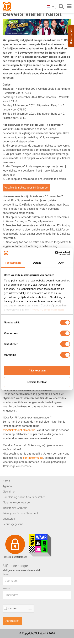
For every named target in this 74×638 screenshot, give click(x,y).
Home (6, 480)
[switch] (65, 335)
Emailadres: (7, 588)
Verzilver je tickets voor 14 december (26, 187)
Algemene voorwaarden (17, 502)
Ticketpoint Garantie (15, 507)
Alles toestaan (37, 370)
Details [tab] (37, 262)
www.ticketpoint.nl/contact (19, 430)
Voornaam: (6, 574)
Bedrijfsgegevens (13, 524)
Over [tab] (61, 262)
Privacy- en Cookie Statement (20, 513)
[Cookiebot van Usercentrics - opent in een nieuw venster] (55, 253)
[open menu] (69, 6)
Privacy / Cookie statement (47, 309)
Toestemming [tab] (13, 262)
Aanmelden (12, 620)
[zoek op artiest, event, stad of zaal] (61, 6)
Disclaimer (9, 491)
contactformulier (33, 457)
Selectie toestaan (37, 381)
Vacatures (9, 518)
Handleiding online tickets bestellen (24, 497)
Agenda (7, 486)
